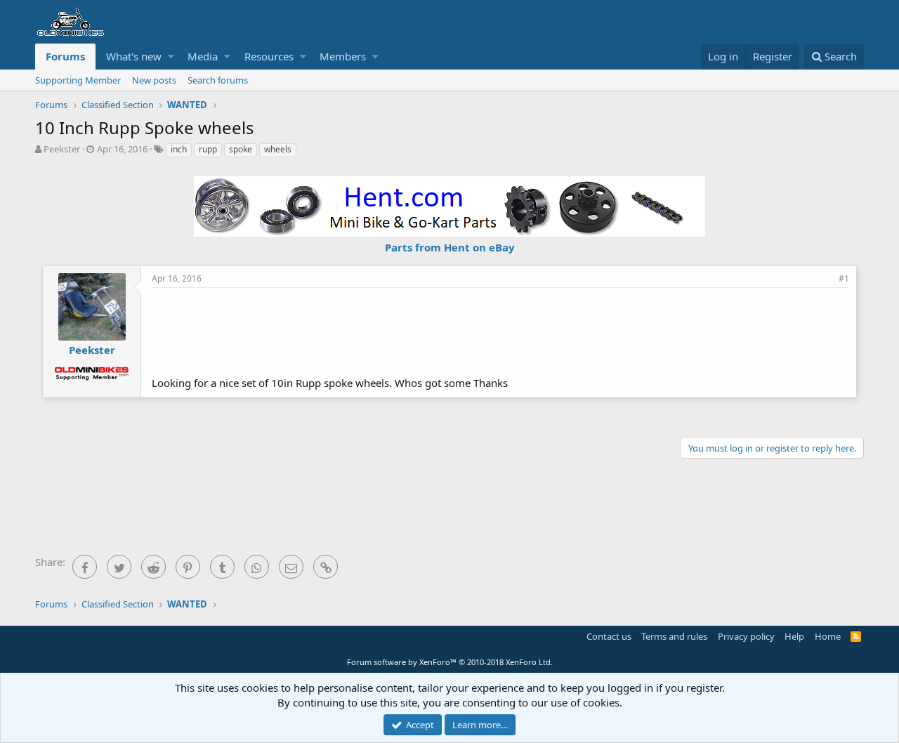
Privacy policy (746, 636)
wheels (277, 149)
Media (203, 56)
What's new (134, 56)
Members (343, 56)
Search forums (218, 80)
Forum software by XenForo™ (450, 662)
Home (828, 636)
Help (794, 636)
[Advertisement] (500, 330)
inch (179, 149)
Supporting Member (78, 80)
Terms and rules (674, 636)
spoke (240, 149)
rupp (208, 149)
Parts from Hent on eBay (450, 247)
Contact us (608, 636)
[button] (171, 57)
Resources (269, 56)
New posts (154, 80)
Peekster (62, 149)
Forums (65, 56)
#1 (844, 278)
